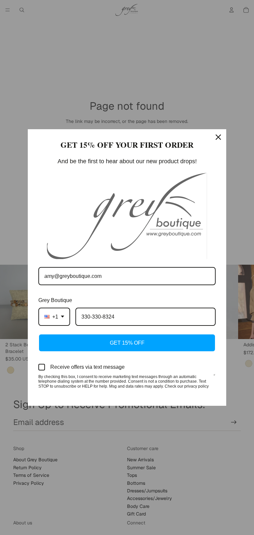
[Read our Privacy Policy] (214, 377)
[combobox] (54, 317)
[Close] (218, 137)
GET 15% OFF (127, 343)
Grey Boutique (55, 300)
